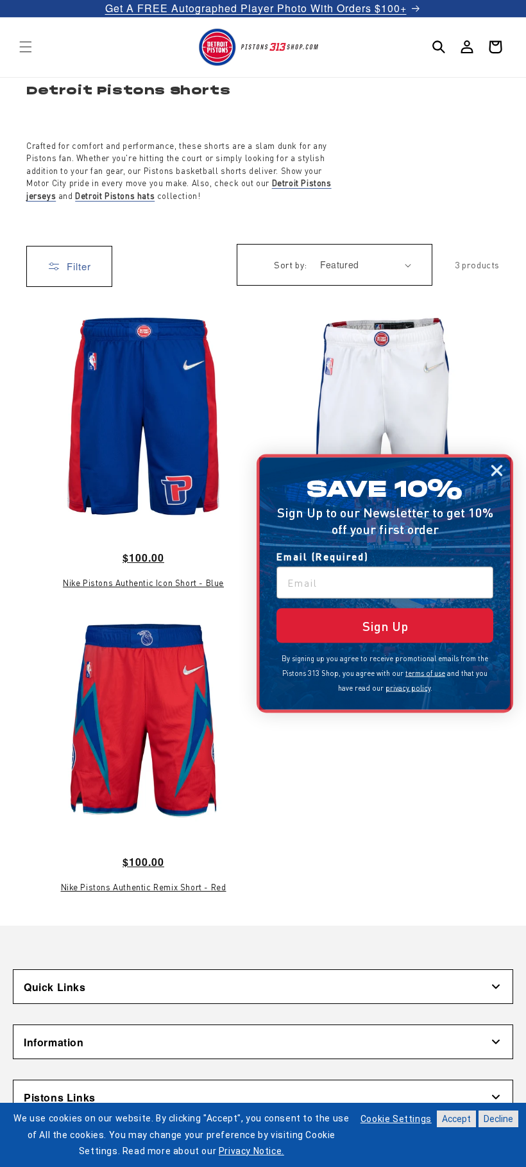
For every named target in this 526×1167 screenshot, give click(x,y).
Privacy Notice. (251, 1151)
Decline (498, 1119)
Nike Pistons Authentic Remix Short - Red (143, 887)
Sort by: (290, 264)
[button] (26, 47)
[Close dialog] (497, 471)
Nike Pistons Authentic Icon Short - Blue (143, 582)
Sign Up (385, 626)
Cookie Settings (396, 1119)
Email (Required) (322, 556)
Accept (456, 1119)
